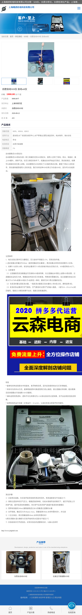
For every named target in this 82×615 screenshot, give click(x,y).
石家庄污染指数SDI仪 (21, 576)
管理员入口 (50, 597)
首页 (11, 36)
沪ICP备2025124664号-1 (48, 591)
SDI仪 (26, 36)
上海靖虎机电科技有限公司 (36, 594)
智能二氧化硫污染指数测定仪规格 (61, 576)
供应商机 (18, 36)
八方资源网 (33, 597)
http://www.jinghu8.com (9, 531)
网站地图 (58, 597)
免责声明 (41, 597)
